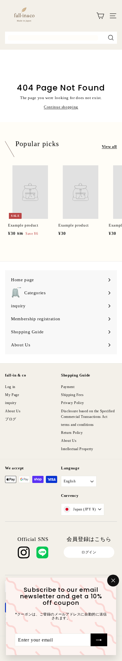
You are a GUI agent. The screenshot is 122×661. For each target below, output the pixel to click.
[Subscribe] (99, 639)
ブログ (10, 419)
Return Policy (72, 433)
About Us (12, 411)
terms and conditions (77, 425)
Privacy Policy (72, 403)
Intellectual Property (77, 449)
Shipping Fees (72, 395)
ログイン (89, 552)
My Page (12, 395)
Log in (10, 387)
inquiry (11, 403)
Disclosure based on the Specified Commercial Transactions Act (88, 414)
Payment (68, 387)
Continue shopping (61, 107)
